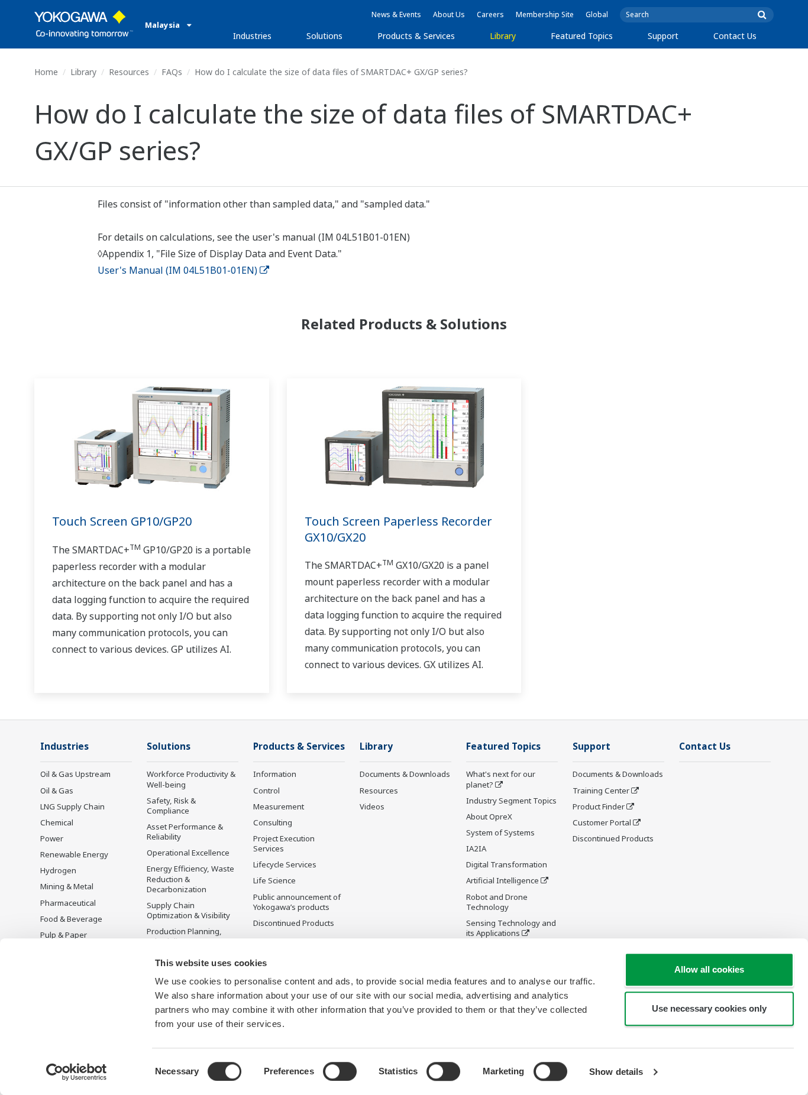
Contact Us (735, 35)
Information (274, 774)
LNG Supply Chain (72, 806)
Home (46, 71)
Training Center (601, 790)
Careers (490, 14)
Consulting (272, 822)
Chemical (56, 822)
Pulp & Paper (63, 934)
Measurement (278, 806)
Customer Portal (602, 822)
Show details (616, 1072)
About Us (449, 14)
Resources (129, 71)
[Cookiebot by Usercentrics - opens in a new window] (76, 1072)
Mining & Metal (66, 886)
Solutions (324, 35)
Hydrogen (58, 870)
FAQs (171, 71)
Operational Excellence (188, 852)
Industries (252, 35)
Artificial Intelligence (502, 880)
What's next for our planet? (500, 779)
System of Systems (500, 832)
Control (266, 790)
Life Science (274, 880)
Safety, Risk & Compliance (171, 805)
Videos (372, 806)
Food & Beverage (71, 918)
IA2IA (476, 848)
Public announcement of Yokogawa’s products (297, 902)
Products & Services (416, 35)
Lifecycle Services (284, 864)
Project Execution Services (284, 843)
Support (663, 35)
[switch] (340, 1071)
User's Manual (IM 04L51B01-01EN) (177, 270)
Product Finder (599, 806)
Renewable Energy (74, 854)
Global (597, 14)
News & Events (396, 14)
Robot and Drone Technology (497, 902)
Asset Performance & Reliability (185, 831)
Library (503, 35)
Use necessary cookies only (709, 1008)
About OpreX (489, 816)
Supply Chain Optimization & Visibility (188, 910)
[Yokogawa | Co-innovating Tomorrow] (83, 24)
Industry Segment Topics (511, 800)
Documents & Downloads (405, 774)
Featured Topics (582, 35)
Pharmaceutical (68, 903)
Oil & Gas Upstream (75, 774)
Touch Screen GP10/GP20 (122, 521)
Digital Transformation (506, 864)
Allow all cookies (709, 969)
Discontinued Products (293, 923)
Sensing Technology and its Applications (511, 928)
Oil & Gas (56, 790)
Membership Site (545, 14)
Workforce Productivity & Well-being (191, 779)
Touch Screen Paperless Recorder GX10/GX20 (398, 529)
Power (51, 838)
